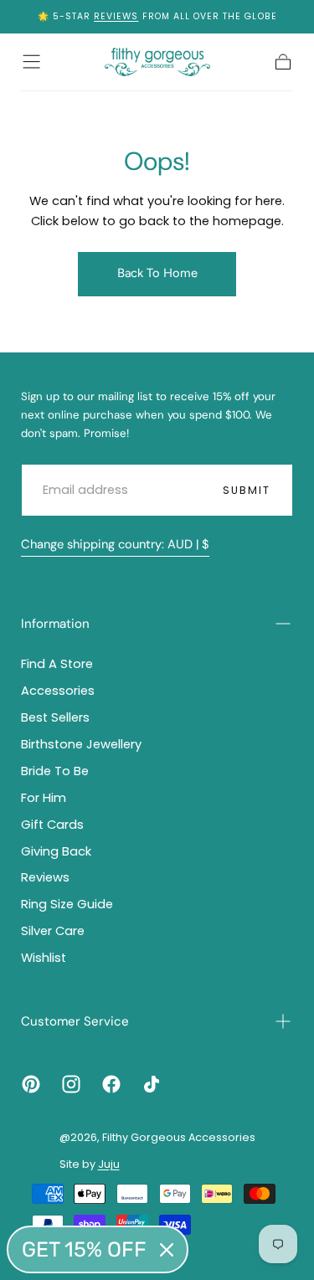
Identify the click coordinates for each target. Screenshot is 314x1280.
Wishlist (43, 957)
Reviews (116, 16)
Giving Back (56, 851)
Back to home (157, 272)
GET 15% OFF (84, 1249)
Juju (109, 1164)
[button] (31, 61)
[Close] (166, 1250)
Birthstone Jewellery (81, 744)
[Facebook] (111, 1084)
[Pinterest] (31, 1084)
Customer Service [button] (75, 1021)
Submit (247, 490)
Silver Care (53, 931)
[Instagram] (71, 1084)
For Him (43, 797)
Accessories (58, 690)
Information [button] (55, 623)
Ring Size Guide (67, 904)
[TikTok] (151, 1084)
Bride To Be (55, 771)
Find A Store (57, 663)
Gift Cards (52, 824)
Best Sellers (55, 717)
